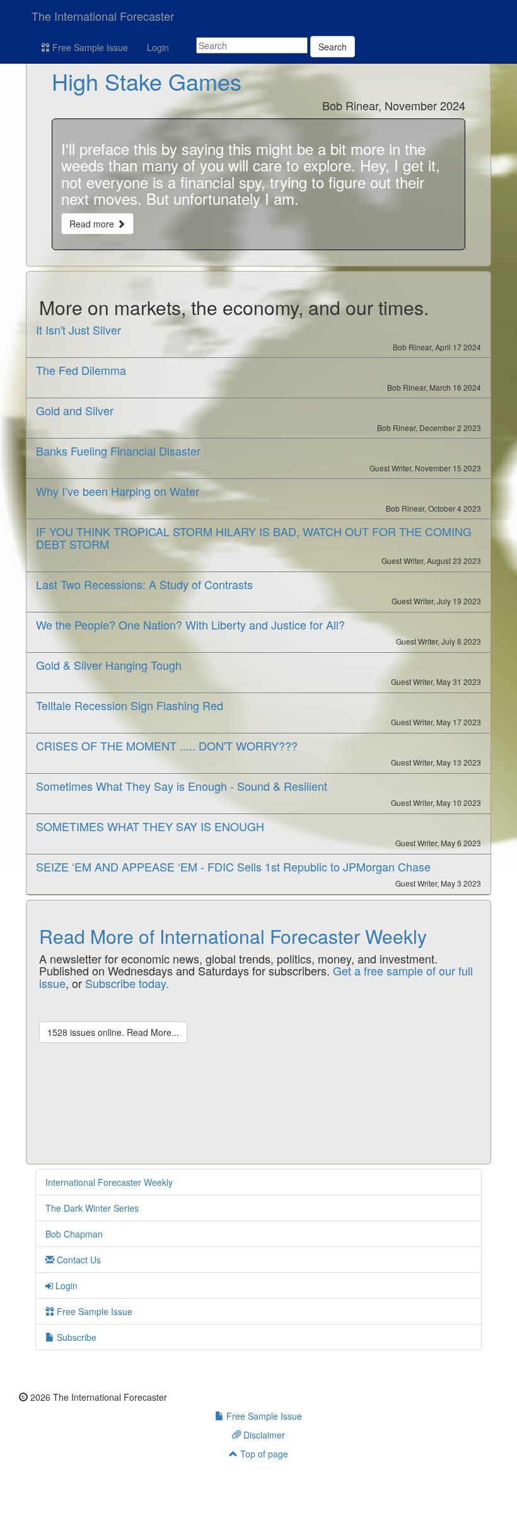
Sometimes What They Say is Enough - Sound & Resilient (181, 786)
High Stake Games (146, 81)
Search (332, 46)
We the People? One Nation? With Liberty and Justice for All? (190, 624)
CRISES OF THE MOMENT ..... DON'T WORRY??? (167, 745)
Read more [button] (93, 223)
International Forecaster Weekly (109, 1182)
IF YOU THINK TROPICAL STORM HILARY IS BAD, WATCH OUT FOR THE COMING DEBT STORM (254, 537)
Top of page (263, 1453)
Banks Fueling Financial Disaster (118, 450)
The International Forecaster (103, 16)
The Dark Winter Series (92, 1208)
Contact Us (77, 1259)
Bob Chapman (74, 1233)
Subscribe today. (127, 983)
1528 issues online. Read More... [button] (113, 1032)
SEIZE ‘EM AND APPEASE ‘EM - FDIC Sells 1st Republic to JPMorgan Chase (233, 866)
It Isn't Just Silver (78, 329)
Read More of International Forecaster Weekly (233, 936)
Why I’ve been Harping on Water (117, 491)
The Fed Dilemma (81, 370)
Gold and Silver (74, 410)
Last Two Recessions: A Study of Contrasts (144, 584)
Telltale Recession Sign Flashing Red (129, 705)
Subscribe (75, 1337)
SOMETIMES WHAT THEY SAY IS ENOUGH (150, 826)
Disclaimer (263, 1434)
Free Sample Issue (89, 47)
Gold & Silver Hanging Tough (109, 665)
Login (158, 47)
